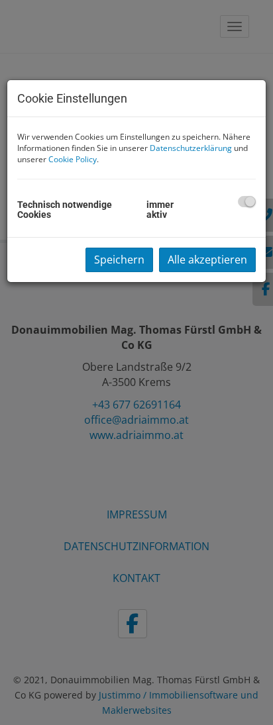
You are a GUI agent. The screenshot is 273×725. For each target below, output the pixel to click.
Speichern (119, 259)
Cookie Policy (72, 159)
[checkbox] (247, 201)
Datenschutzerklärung (191, 148)
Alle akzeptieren (207, 259)
